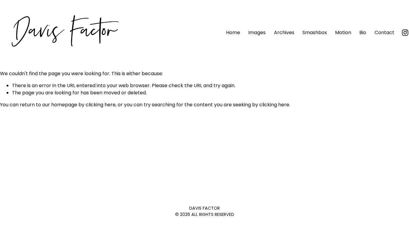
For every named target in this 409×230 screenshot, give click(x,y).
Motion (343, 32)
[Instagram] (405, 33)
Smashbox (314, 32)
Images (257, 32)
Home (233, 32)
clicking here (101, 104)
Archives (284, 32)
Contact (384, 32)
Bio (362, 32)
